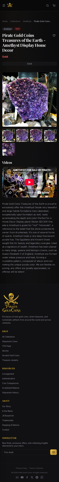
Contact (5, 430)
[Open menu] (3, 5)
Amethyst (27, 21)
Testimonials (7, 420)
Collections (15, 21)
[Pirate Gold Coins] (10, 5)
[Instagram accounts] (41, 477)
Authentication (8, 378)
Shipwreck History (10, 392)
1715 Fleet (6, 346)
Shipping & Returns (10, 425)
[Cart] (54, 5)
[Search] (47, 5)
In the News (7, 411)
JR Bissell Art (8, 415)
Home (5, 21)
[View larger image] (29, 99)
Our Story (6, 406)
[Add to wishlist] (54, 35)
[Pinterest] (37, 477)
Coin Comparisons (10, 383)
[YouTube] (22, 477)
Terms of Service (36, 468)
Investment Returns (10, 388)
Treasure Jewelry (10, 360)
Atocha (5, 351)
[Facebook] (27, 477)
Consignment (8, 374)
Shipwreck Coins (9, 341)
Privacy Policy (21, 468)
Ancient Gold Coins (10, 355)
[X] (32, 477)
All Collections (8, 337)
